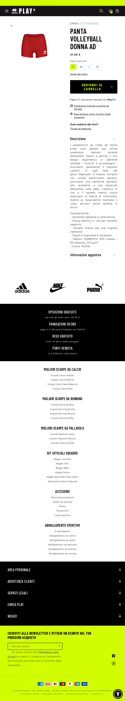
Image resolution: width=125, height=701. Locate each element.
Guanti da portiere (62, 501)
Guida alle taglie (79, 74)
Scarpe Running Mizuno (62, 413)
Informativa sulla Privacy (77, 694)
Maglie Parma (62, 472)
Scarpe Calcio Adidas (62, 375)
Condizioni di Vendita (29, 694)
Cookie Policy (97, 694)
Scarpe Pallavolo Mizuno (62, 438)
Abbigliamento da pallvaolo (62, 544)
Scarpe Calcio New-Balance (63, 384)
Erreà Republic (62, 531)
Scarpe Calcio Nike (62, 388)
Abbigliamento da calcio (62, 535)
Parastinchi (63, 510)
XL (97, 66)
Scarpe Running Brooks (62, 409)
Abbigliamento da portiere (62, 549)
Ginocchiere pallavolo (62, 497)
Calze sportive (62, 515)
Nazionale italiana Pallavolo (62, 481)
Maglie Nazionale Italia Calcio (62, 476)
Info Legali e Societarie (53, 694)
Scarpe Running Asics (62, 404)
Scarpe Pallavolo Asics (62, 434)
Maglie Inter (62, 463)
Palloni (62, 506)
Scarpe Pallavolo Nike (62, 443)
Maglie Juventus (62, 459)
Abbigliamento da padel (62, 540)
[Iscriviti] (59, 646)
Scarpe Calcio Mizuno (62, 379)
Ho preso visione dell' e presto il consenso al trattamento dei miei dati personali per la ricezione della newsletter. (35, 658)
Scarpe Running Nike (62, 418)
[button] (7, 11)
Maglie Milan (62, 468)
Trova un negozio (80, 128)
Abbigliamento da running (62, 553)
